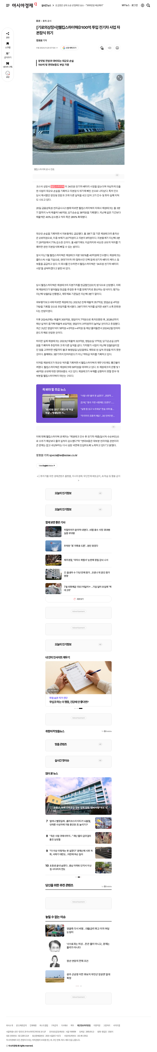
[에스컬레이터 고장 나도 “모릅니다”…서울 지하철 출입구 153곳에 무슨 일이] (54, 967)
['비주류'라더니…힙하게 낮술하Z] (54, 936)
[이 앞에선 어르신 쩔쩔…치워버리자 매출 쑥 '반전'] (54, 951)
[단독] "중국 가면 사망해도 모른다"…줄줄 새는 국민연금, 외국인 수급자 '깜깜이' (98, 402)
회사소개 (9, 1025)
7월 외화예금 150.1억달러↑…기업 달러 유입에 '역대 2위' (87, 588)
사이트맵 (116, 1025)
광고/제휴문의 (21, 1025)
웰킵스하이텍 (57, 186)
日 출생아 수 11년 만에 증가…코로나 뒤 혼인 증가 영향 (87, 574)
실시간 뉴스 (46, 5)
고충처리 (106, 1025)
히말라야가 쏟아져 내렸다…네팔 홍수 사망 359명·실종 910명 (87, 531)
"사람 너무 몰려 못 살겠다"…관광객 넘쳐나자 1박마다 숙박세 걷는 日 (98, 395)
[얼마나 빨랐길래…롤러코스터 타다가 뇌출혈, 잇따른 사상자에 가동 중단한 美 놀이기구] (103, 828)
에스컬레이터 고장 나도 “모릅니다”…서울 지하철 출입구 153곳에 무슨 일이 (89, 961)
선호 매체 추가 (71, 48)
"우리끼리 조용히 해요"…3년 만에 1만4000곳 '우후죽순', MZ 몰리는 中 (98, 415)
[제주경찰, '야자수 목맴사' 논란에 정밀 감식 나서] (53, 565)
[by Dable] (107, 886)
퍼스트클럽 (44, 1025)
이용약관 (97, 1025)
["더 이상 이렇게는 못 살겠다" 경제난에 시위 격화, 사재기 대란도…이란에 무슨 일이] (103, 858)
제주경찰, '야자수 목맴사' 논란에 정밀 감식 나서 (86, 560)
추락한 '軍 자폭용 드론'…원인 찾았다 (81, 545)
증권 (38, 21)
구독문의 (54, 1025)
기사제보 (64, 1025)
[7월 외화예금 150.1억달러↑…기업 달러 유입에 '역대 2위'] (53, 593)
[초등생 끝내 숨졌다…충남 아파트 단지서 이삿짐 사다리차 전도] (103, 873)
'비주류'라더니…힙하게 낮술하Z (83, 930)
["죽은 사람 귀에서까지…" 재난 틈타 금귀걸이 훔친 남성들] (103, 843)
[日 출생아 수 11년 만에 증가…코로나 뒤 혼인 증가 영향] (53, 579)
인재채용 (33, 1025)
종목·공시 (47, 21)
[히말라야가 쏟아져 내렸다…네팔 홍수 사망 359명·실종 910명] (53, 536)
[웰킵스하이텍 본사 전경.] (78, 119)
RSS (72, 1025)
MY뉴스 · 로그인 (130, 5)
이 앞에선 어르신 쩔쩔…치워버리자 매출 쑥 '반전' (88, 945)
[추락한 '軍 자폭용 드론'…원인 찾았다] (53, 551)
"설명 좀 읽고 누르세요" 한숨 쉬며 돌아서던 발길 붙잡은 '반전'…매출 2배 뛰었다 (98, 409)
